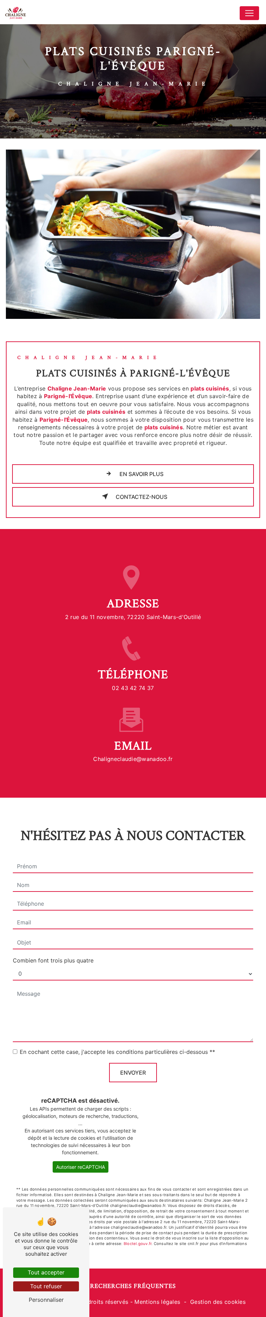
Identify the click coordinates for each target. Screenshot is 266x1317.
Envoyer (133, 1072)
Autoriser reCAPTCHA (80, 1167)
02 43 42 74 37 (133, 687)
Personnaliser (46, 1299)
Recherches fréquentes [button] (133, 1286)
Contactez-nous (140, 496)
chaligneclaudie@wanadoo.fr (132, 758)
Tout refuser (46, 1286)
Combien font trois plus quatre (53, 960)
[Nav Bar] (249, 13)
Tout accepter (46, 1272)
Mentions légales (157, 1301)
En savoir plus (140, 474)
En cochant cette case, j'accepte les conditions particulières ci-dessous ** (117, 1051)
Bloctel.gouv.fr (137, 1243)
